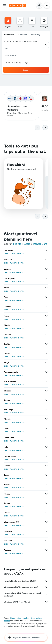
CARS (6, 254)
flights (12, 618)
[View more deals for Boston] (46, 428)
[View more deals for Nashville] (46, 531)
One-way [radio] (23, 34)
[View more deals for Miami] (46, 287)
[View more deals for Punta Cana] (46, 437)
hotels (18, 618)
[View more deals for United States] (46, 456)
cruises (7, 621)
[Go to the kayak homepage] (17, 5)
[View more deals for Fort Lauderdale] (46, 372)
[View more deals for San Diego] (46, 409)
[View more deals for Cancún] (46, 334)
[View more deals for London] (46, 269)
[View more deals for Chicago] (46, 390)
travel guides (36, 618)
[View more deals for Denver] (46, 353)
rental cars (26, 618)
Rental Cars (40, 243)
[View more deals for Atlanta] (46, 400)
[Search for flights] (7, 20)
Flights (17, 243)
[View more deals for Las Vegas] (46, 250)
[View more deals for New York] (46, 259)
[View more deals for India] (46, 447)
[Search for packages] (44, 20)
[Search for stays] (20, 20)
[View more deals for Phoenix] (46, 419)
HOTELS (21, 254)
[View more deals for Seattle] (46, 344)
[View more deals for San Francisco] (46, 381)
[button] (4, 5)
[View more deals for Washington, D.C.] (46, 522)
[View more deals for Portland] (46, 550)
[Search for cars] (32, 20)
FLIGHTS (13, 254)
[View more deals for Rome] (46, 315)
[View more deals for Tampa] (46, 503)
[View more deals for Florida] (46, 493)
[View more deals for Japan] (46, 475)
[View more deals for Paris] (46, 297)
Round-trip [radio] (9, 34)
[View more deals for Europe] (46, 465)
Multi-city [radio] (35, 34)
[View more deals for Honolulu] (46, 540)
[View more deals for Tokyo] (46, 362)
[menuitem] (7, 22)
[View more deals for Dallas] (46, 512)
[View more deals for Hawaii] (46, 484)
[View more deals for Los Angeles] (46, 278)
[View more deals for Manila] (46, 325)
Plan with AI (16, 165)
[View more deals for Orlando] (46, 306)
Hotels (26, 243)
